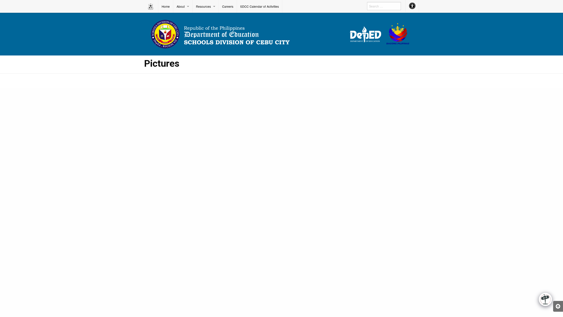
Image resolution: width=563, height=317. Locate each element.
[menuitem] (151, 6)
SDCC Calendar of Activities (259, 6)
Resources (203, 6)
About (181, 6)
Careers (227, 6)
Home (166, 6)
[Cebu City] (281, 33)
